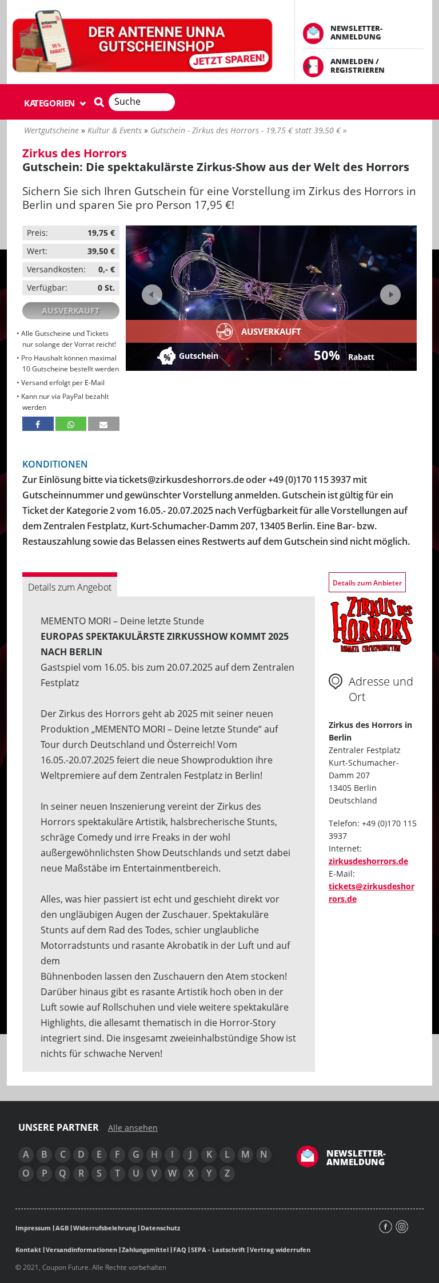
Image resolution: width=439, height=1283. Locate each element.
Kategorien (50, 103)
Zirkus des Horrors (74, 153)
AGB (62, 1227)
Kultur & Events (114, 130)
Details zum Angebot (69, 587)
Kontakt (28, 1249)
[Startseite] (143, 42)
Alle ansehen (133, 1128)
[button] (38, 424)
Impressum (33, 1227)
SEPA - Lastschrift (218, 1249)
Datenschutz (160, 1227)
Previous (152, 294)
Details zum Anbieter (367, 583)
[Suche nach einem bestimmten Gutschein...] (99, 101)
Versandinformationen (81, 1249)
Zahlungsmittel (145, 1249)
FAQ (179, 1249)
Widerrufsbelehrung (104, 1227)
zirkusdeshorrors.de (368, 861)
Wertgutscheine (51, 130)
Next (389, 291)
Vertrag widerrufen (280, 1249)
